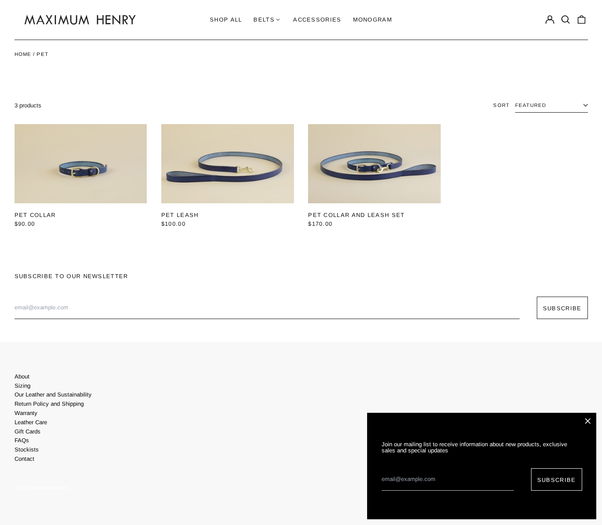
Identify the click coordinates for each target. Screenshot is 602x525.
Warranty (26, 413)
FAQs (22, 440)
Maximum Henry (50, 487)
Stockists (27, 449)
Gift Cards (28, 431)
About (22, 376)
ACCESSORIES (317, 19)
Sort (501, 105)
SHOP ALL (226, 19)
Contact (24, 458)
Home (23, 54)
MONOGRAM (372, 19)
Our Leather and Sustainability (53, 394)
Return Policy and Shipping (49, 403)
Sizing (22, 385)
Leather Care (31, 422)
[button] (565, 19)
